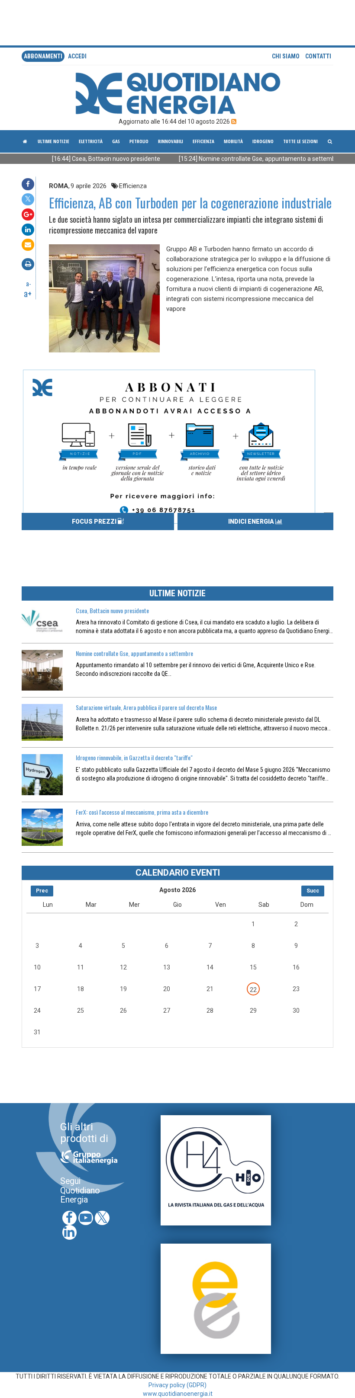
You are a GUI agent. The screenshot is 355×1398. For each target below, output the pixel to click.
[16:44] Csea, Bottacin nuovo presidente (85, 158)
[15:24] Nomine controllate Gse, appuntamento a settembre (239, 158)
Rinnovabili (170, 141)
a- (28, 283)
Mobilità (233, 141)
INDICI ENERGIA (251, 521)
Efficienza (203, 141)
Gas (116, 141)
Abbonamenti (43, 56)
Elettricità (91, 141)
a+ (28, 293)
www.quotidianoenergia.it (178, 1393)
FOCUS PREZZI (95, 521)
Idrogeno (263, 141)
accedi (77, 56)
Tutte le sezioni (300, 141)
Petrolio (138, 141)
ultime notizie (53, 141)
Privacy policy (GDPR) (177, 1385)
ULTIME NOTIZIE (177, 593)
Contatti (318, 56)
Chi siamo (286, 56)
